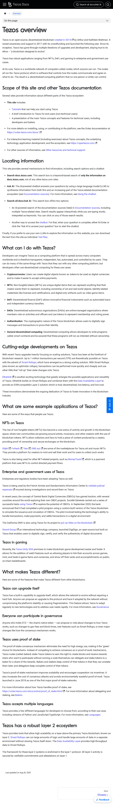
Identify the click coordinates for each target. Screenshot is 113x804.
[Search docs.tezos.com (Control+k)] (108, 4)
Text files (42, 237)
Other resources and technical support (65, 150)
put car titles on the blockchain (77, 522)
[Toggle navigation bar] (4, 4)
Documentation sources (36, 194)
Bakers (18, 695)
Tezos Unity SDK (24, 549)
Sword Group (9, 529)
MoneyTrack (74, 459)
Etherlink (6, 377)
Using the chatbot (87, 194)
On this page (10, 20)
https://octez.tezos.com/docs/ (23, 132)
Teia (25, 448)
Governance (102, 607)
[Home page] (5, 13)
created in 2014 (63, 39)
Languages (94, 714)
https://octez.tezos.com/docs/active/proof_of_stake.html (32, 691)
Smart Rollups (29, 362)
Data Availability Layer (89, 380)
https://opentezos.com (82, 143)
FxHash (16, 448)
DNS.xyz (35, 448)
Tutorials (16, 109)
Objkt (5, 448)
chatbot (44, 222)
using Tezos (26, 504)
